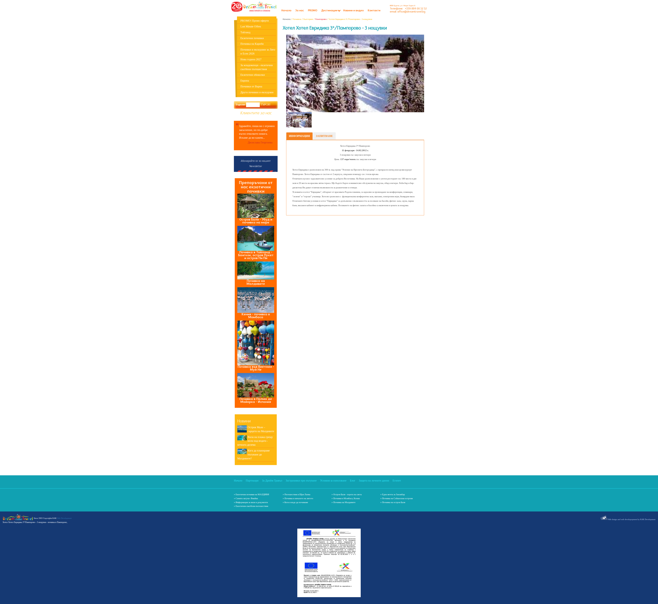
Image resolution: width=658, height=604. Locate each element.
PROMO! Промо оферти (254, 20)
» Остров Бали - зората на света (347, 494)
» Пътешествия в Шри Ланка (296, 494)
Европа (244, 80)
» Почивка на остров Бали (392, 502)
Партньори (252, 480)
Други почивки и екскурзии (256, 92)
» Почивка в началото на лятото (298, 498)
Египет (397, 480)
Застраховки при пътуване (301, 480)
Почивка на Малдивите (256, 282)
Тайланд (245, 32)
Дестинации (329, 11)
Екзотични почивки (252, 38)
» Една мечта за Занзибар (392, 494)
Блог (352, 480)
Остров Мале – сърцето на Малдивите (261, 429)
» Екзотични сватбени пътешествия (251, 506)
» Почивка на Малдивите (344, 502)
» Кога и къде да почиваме (295, 502)
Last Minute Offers (250, 26)
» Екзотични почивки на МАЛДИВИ (251, 494)
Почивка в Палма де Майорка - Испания (256, 400)
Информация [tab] (299, 136)
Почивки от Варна (251, 86)
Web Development (64, 518)
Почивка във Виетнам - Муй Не (256, 368)
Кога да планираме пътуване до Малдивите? (253, 454)
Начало (286, 11)
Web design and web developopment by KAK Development (631, 519)
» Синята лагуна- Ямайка (246, 498)
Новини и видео (353, 11)
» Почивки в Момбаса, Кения (346, 498)
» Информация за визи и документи (251, 502)
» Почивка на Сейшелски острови (396, 498)
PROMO (312, 11)
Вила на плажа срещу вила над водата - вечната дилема (255, 441)
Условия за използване (333, 480)
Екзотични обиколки (252, 74)
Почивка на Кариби (252, 43)
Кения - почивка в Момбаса (256, 316)
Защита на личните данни (374, 480)
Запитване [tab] (324, 136)
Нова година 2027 (250, 59)
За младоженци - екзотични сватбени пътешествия (256, 67)
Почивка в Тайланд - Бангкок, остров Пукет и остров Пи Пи (255, 255)
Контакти (374, 11)
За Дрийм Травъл (272, 480)
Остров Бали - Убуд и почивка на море (255, 221)
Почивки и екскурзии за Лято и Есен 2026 (257, 51)
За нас (299, 11)
